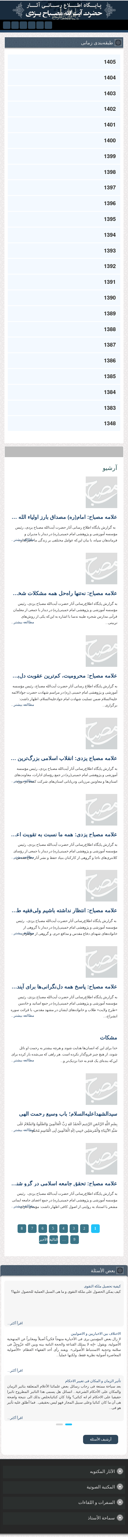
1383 (110, 408)
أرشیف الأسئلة (100, 1439)
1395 (110, 219)
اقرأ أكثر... (15, 1323)
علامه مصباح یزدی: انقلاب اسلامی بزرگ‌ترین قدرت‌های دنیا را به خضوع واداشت (64, 758)
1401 (110, 124)
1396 (110, 203)
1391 (110, 282)
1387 (110, 344)
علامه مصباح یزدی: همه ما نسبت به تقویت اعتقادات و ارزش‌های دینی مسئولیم (64, 834)
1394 (110, 235)
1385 (110, 376)
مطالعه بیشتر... (22, 540)
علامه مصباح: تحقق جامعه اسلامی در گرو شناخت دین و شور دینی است (64, 1183)
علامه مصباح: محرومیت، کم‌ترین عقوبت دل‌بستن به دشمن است (64, 676)
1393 (110, 250)
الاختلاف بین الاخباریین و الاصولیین (96, 1334)
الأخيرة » (43, 1240)
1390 (110, 297)
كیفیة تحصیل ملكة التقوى (102, 1286)
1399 (110, 156)
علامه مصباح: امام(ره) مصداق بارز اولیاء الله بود (64, 517)
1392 (110, 266)
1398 (110, 172)
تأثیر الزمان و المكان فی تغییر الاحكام (93, 1381)
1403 (110, 93)
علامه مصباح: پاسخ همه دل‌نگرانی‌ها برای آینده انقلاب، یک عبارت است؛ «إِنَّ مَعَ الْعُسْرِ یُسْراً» (64, 987)
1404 (110, 77)
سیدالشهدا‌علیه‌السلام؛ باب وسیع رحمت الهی (68, 1114)
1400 (110, 140)
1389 (110, 313)
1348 (110, 423)
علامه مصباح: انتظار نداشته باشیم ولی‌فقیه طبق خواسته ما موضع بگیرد (64, 910)
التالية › (53, 1240)
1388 (110, 329)
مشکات (108, 1038)
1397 (110, 187)
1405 (110, 62)
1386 (110, 360)
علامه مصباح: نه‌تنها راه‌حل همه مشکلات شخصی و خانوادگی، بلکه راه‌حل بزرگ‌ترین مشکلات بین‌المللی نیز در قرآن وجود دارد (64, 593)
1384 (110, 392)
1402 (110, 109)
